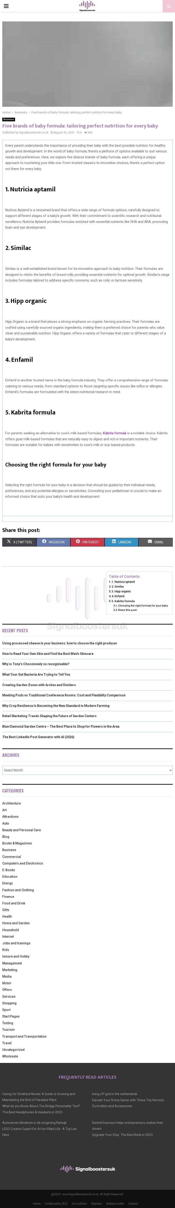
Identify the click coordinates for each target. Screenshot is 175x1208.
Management (12, 963)
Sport (6, 1010)
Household (10, 930)
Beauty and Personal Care (21, 830)
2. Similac (118, 586)
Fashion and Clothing (18, 890)
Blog (5, 836)
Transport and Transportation (24, 1036)
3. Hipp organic (121, 591)
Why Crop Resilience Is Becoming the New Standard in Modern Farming (56, 706)
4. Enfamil (118, 596)
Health (7, 916)
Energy (7, 883)
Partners (96, 1203)
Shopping (9, 1003)
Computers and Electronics (22, 863)
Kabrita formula (114, 433)
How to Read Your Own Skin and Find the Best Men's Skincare (47, 654)
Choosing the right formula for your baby (143, 605)
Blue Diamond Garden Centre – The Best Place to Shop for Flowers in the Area (60, 726)
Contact (133, 1203)
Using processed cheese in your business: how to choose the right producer (59, 643)
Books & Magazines (17, 843)
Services (8, 996)
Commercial (11, 857)
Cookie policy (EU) (56, 1203)
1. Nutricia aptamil (123, 581)
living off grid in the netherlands (114, 1094)
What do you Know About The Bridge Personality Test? (41, 1106)
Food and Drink (13, 903)
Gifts (5, 910)
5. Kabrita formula (123, 601)
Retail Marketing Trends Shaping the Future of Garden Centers (49, 716)
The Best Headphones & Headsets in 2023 (32, 1112)
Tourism (8, 1029)
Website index (115, 1203)
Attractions (10, 816)
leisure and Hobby (15, 956)
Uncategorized (13, 1050)
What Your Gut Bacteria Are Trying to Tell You (36, 674)
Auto (5, 823)
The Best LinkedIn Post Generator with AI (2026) (38, 737)
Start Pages (11, 1016)
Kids (5, 950)
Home (37, 1203)
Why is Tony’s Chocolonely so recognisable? (35, 664)
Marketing (9, 970)
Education (9, 876)
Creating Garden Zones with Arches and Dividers (39, 685)
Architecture (11, 803)
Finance (8, 896)
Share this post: (127, 610)
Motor (6, 983)
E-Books (8, 870)
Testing (7, 1023)
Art (4, 810)
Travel (7, 1043)
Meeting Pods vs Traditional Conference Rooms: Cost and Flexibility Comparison (64, 695)
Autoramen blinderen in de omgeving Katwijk (34, 1123)
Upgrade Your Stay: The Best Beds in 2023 (122, 1135)
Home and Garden (16, 923)
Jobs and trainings (16, 943)
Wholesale (10, 1056)
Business (8, 119)
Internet (8, 936)
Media (7, 976)
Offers (7, 990)
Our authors (79, 1203)
